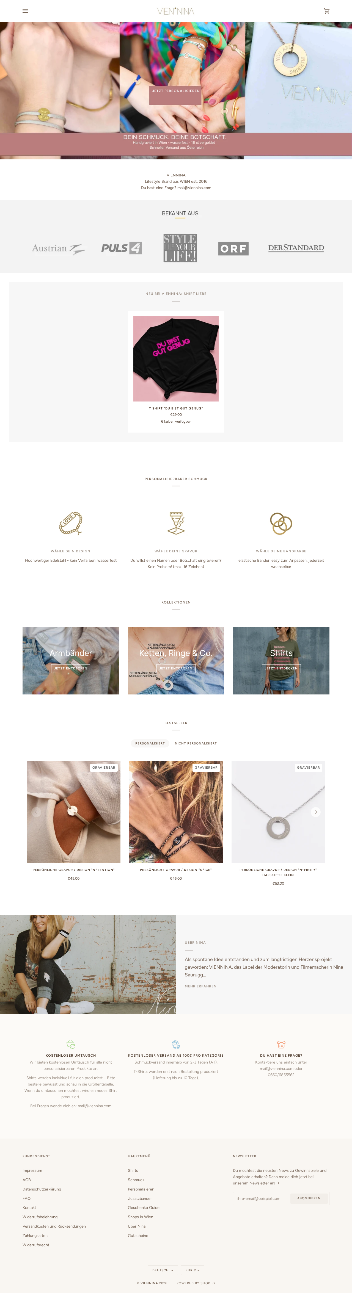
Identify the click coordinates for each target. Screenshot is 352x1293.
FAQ (27, 1198)
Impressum (32, 1170)
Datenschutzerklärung (42, 1189)
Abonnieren (309, 1198)
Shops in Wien (140, 1216)
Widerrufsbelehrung (40, 1216)
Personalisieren (141, 1189)
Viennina (149, 1283)
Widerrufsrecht (36, 1244)
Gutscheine (138, 1235)
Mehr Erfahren (201, 986)
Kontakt (29, 1207)
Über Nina (136, 1226)
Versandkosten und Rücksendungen (54, 1226)
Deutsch (161, 1270)
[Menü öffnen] (31, 11)
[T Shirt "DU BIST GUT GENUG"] (176, 359)
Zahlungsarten (35, 1235)
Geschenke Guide (144, 1207)
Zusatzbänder (140, 1198)
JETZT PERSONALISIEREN (176, 91)
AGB (27, 1179)
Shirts (133, 1170)
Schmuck (136, 1179)
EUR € (191, 1270)
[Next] (316, 812)
